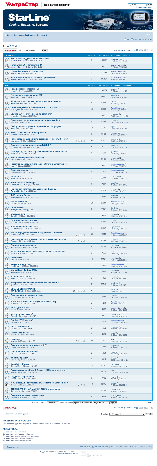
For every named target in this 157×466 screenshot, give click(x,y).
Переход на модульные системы (27, 295)
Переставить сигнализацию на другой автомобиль (35, 120)
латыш (13, 341)
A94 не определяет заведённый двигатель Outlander (36, 233)
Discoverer (115, 245)
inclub (13, 353)
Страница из (128, 50)
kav (12, 328)
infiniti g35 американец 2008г (25, 226)
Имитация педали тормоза (24, 220)
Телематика (16, 258)
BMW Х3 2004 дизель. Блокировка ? (28, 132)
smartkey (114, 189)
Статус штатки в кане (21, 264)
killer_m (13, 360)
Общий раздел (29, 35)
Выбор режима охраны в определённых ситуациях (36, 126)
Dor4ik (113, 208)
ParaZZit (114, 95)
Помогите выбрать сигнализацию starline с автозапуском (39, 164)
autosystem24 (16, 185)
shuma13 (114, 133)
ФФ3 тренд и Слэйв (20, 195)
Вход (150, 39)
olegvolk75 (15, 372)
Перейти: (104, 414)
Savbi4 (13, 335)
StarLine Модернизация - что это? (27, 158)
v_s (12, 203)
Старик (113, 102)
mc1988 (14, 303)
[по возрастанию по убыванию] (105, 402)
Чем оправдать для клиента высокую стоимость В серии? (39, 139)
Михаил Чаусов (17, 61)
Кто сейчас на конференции (17, 421)
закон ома (16, 176)
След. (149, 403)
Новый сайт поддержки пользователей (30, 59)
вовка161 (114, 139)
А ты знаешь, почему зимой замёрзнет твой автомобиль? (39, 383)
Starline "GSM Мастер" (22, 320)
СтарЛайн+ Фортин (20, 364)
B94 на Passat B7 (19, 201)
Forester (14, 241)
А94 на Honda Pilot (20, 326)
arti (12, 260)
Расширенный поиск (144, 7)
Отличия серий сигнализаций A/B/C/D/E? (31, 145)
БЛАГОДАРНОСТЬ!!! (20, 308)
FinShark (14, 297)
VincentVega (15, 222)
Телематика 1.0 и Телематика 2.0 (26, 65)
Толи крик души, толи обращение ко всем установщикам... (40, 151)
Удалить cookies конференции (103, 447)
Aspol (13, 310)
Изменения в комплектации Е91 (26, 95)
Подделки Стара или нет (23, 376)
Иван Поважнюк (117, 108)
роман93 (14, 91)
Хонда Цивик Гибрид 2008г (24, 270)
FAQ (128, 39)
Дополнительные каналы (23, 245)
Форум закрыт (8, 49)
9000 (12, 122)
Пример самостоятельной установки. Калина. (33, 189)
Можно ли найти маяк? (22, 314)
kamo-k (13, 235)
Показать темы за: (39, 402)
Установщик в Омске (21, 276)
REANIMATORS (17, 291)
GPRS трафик (17, 208)
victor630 (14, 172)
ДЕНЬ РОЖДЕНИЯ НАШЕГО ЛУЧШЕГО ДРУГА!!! (34, 107)
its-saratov (15, 116)
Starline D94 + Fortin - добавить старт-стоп (31, 114)
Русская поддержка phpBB (68, 453)
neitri (112, 252)
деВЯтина (14, 153)
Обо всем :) (42, 35)
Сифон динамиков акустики (24, 351)
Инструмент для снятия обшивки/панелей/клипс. (35, 283)
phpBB (45, 452)
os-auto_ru (15, 110)
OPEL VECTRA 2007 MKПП (23, 289)
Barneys (14, 278)
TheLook (14, 316)
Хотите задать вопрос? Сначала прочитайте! (33, 77)
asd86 (13, 253)
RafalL (13, 97)
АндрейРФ (15, 272)
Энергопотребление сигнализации (27, 395)
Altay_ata (14, 247)
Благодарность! (18, 214)
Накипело (15, 339)
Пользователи (138, 39)
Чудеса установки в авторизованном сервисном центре (38, 239)
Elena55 (14, 216)
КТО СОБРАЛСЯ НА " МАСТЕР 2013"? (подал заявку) (36, 389)
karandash (15, 141)
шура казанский (17, 228)
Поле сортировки (66, 402)
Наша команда (84, 447)
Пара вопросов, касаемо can (25, 89)
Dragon (15, 103)
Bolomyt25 (14, 210)
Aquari (13, 128)
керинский (115, 227)
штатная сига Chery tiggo (23, 183)
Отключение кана (19, 170)
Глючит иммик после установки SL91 (29, 345)
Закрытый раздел (19, 358)
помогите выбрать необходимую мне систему (33, 301)
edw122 (13, 160)
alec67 (113, 145)
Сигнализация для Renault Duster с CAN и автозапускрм (38, 370)
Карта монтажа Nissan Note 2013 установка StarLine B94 (38, 251)
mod (12, 166)
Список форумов (14, 35)
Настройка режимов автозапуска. (27, 71)
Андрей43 (114, 377)
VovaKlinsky (15, 266)
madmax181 (15, 147)
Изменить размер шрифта (149, 34)
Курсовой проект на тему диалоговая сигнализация (36, 101)
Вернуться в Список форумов (16, 414)
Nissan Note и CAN (20, 333)
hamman (14, 135)
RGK (112, 339)
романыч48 (115, 59)
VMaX (13, 178)
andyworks (115, 346)
